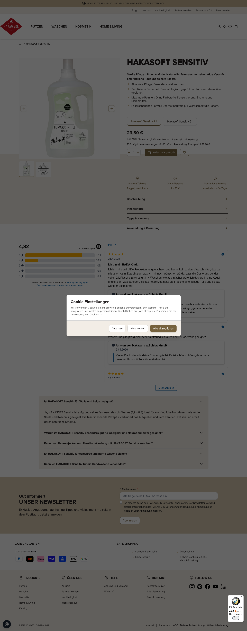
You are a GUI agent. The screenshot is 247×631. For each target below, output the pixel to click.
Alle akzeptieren (163, 328)
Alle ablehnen (137, 328)
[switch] (235, 618)
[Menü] (242, 597)
